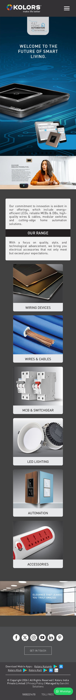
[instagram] (33, 637)
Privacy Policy (35, 683)
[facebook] (16, 637)
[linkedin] (51, 637)
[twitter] (25, 637)
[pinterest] (59, 637)
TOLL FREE (48, 694)
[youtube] (42, 637)
